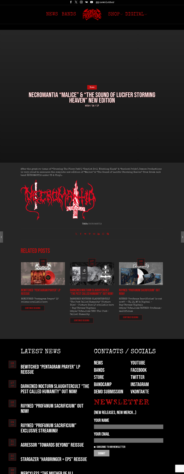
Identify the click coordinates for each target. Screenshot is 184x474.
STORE (99, 377)
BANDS (99, 370)
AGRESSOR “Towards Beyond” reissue (52, 445)
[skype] (107, 234)
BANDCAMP (103, 384)
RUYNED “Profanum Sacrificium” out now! (139, 292)
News (52, 14)
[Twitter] (76, 2)
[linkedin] (98, 234)
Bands (69, 14)
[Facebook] (71, 2)
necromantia (95, 224)
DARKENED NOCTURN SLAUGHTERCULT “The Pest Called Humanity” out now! (91, 292)
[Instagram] (81, 2)
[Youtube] (91, 2)
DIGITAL (134, 14)
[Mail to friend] (94, 234)
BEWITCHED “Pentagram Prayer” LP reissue (40, 292)
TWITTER (137, 377)
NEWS (98, 363)
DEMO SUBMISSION (108, 392)
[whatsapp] (103, 234)
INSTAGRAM (140, 384)
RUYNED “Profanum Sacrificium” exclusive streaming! (48, 428)
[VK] (86, 2)
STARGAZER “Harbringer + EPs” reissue (54, 459)
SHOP (114, 14)
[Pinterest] (89, 234)
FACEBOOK (139, 370)
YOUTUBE (138, 363)
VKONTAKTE (140, 392)
